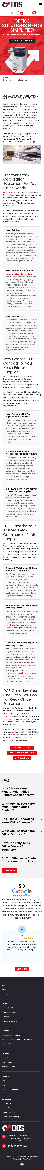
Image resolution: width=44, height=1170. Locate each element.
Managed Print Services (11, 1035)
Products (5, 1003)
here (15, 734)
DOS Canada (9, 192)
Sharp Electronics (8, 1058)
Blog (3, 1081)
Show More (9, 870)
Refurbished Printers (9, 1012)
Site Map (5, 994)
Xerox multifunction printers (19, 274)
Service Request (8, 1108)
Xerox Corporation (9, 1062)
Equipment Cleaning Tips (11, 1089)
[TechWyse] (22, 1164)
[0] (19, 12)
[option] (22, 946)
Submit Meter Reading (10, 1117)
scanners (7, 716)
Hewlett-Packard (8, 1067)
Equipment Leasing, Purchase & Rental (17, 1039)
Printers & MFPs (8, 1008)
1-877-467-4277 (34, 12)
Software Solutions (9, 1044)
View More (22, 969)
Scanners (5, 1017)
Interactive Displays (9, 1021)
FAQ (3, 1085)
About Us (5, 989)
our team (17, 662)
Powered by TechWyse (22, 1159)
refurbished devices (15, 625)
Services (5, 1031)
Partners (5, 1053)
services (22, 673)
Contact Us (6, 1099)
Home (5, 77)
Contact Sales (7, 1103)
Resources (6, 1076)
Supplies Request (8, 1112)
